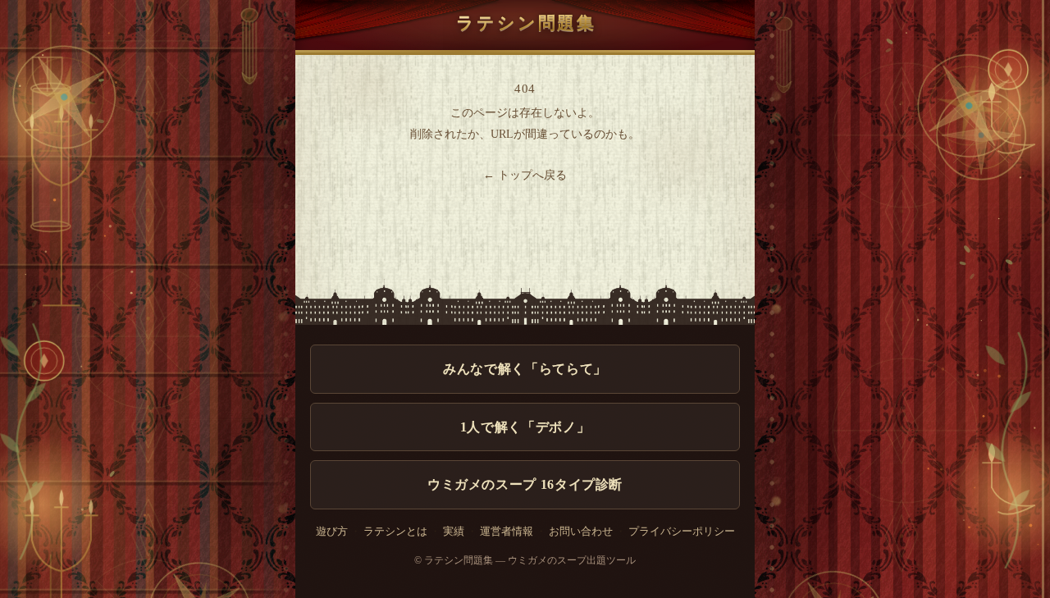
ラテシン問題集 (526, 22)
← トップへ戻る (525, 175)
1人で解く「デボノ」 (525, 427)
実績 (453, 531)
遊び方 (332, 531)
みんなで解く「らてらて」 (525, 369)
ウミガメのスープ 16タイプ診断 (525, 484)
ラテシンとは (395, 531)
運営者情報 (506, 531)
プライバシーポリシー (681, 531)
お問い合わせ (581, 531)
